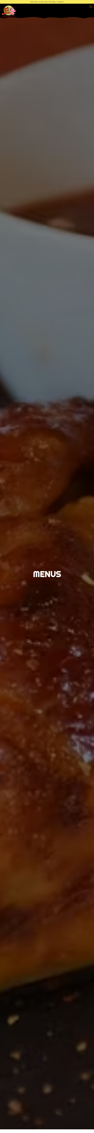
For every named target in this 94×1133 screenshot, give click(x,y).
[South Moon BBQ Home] (10, 11)
